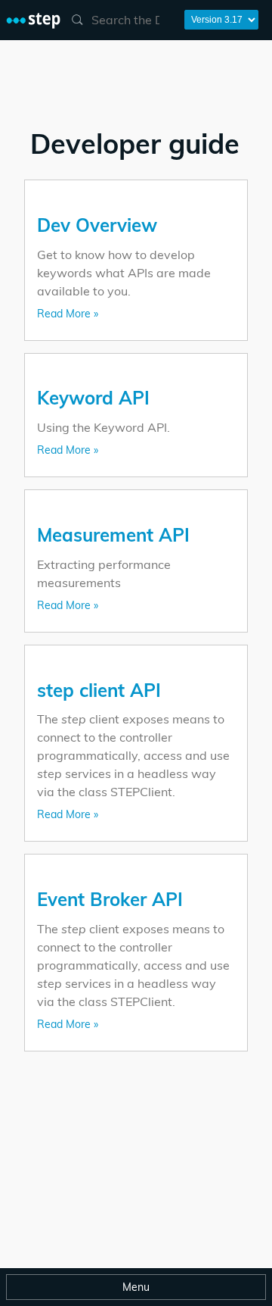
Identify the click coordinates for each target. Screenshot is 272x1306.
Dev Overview (97, 225)
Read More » (67, 313)
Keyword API (93, 397)
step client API (99, 690)
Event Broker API (110, 899)
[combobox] (119, 19)
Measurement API (113, 534)
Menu (136, 1287)
